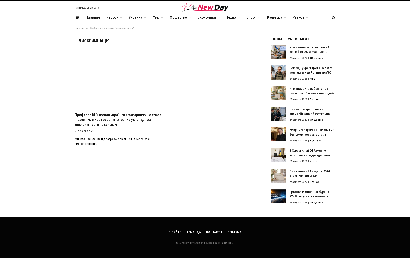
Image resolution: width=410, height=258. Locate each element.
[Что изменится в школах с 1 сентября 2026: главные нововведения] (278, 52)
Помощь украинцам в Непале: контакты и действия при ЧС (310, 70)
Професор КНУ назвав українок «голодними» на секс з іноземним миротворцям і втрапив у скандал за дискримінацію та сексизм (118, 120)
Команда (193, 232)
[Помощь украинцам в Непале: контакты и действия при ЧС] (278, 72)
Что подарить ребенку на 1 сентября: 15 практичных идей (311, 91)
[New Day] (205, 8)
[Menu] (77, 17)
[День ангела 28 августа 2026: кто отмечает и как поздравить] (278, 176)
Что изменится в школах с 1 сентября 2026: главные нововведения (309, 49)
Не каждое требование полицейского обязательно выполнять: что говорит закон (311, 111)
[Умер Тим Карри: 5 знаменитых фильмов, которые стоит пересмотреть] (278, 134)
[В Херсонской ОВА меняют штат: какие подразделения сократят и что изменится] (278, 155)
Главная (93, 17)
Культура (274, 17)
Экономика (207, 17)
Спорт (251, 17)
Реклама (234, 232)
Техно (231, 17)
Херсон (112, 17)
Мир (156, 17)
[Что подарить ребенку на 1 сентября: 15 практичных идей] (278, 93)
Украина (135, 17)
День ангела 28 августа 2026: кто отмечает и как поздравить (310, 173)
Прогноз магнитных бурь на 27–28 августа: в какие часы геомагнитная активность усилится (309, 194)
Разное (298, 17)
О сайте (174, 232)
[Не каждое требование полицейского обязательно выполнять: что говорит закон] (278, 114)
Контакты (214, 232)
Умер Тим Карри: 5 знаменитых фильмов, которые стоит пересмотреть (311, 132)
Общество (178, 17)
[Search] (333, 17)
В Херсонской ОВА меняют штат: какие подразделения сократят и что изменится (309, 153)
